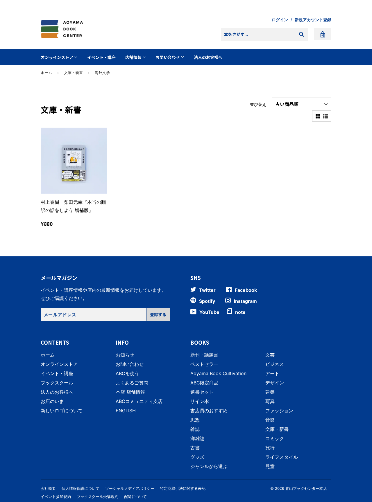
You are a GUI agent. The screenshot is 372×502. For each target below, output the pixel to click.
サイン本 (199, 401)
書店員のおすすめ (209, 410)
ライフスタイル (281, 457)
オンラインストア (57, 57)
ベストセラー (204, 364)
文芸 (270, 355)
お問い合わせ (168, 57)
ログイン (280, 19)
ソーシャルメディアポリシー (129, 488)
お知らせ (125, 355)
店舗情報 (133, 57)
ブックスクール (57, 383)
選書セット (202, 392)
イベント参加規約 (56, 496)
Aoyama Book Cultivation (218, 373)
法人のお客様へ (208, 57)
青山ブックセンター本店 (306, 488)
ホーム (46, 72)
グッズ (197, 457)
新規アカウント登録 (313, 19)
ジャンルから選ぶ (209, 466)
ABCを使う (127, 373)
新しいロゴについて (62, 410)
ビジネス (274, 364)
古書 (195, 448)
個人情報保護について (80, 488)
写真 (270, 401)
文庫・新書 (73, 72)
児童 (270, 466)
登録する (158, 314)
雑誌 (195, 429)
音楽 (270, 420)
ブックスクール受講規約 (97, 496)
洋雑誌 (197, 438)
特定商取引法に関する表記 (182, 488)
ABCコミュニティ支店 (139, 401)
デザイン (274, 383)
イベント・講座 (101, 57)
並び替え (258, 104)
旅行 (270, 448)
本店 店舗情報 (130, 392)
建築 (270, 392)
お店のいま (52, 401)
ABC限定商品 (204, 383)
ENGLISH (126, 410)
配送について (135, 496)
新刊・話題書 (204, 355)
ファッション (279, 410)
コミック (274, 438)
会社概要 (48, 488)
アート (272, 373)
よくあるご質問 (132, 383)
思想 (195, 420)
